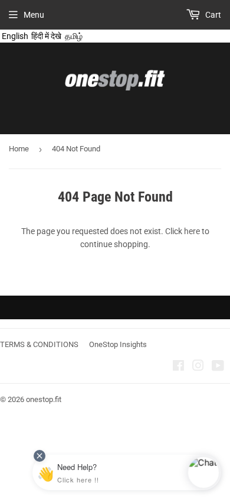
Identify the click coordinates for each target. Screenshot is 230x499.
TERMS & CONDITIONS (39, 344)
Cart (212, 15)
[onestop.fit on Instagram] (198, 367)
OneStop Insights (118, 344)
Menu (34, 15)
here (192, 231)
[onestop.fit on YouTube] (218, 367)
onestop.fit (43, 399)
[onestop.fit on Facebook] (178, 367)
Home (19, 148)
